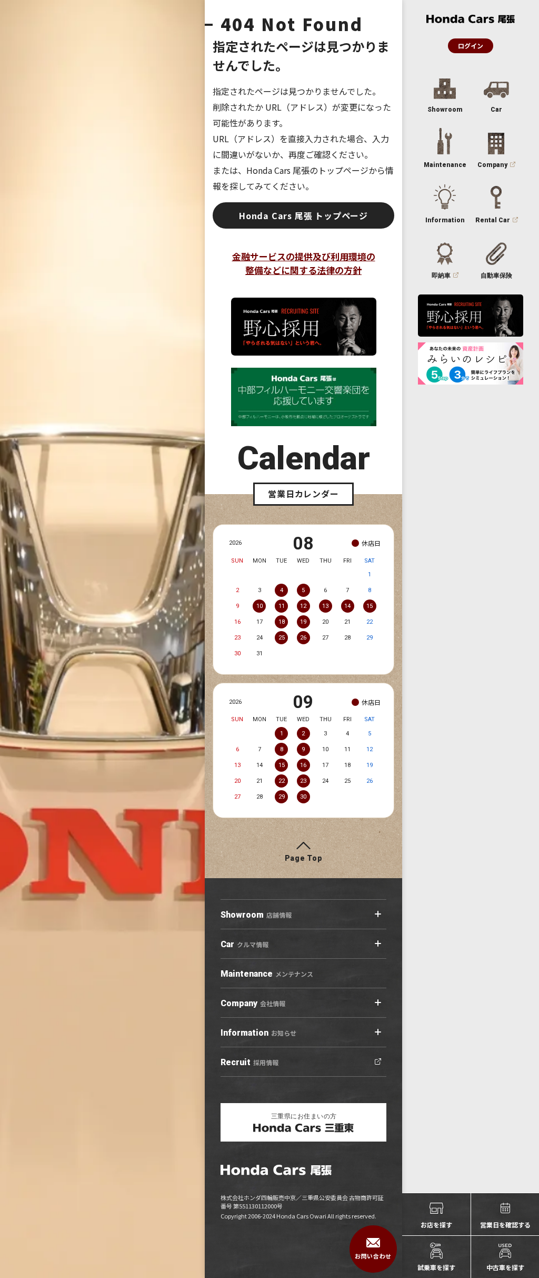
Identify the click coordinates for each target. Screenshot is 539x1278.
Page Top (304, 858)
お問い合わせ (373, 1256)
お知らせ (258, 1033)
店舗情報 (256, 915)
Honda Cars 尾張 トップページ (303, 215)
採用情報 (249, 1062)
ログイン (470, 45)
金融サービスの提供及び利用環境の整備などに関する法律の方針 (303, 263)
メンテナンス (267, 974)
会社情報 (253, 1003)
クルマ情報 (244, 944)
